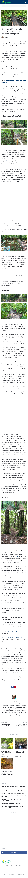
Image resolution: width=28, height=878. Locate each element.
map (6, 160)
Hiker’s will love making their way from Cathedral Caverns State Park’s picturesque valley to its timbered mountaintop (13, 795)
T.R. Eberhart (7, 37)
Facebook (13, 852)
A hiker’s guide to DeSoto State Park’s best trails (13, 81)
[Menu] (25, 2)
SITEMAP (8, 865)
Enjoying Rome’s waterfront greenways (10, 803)
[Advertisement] (14, 202)
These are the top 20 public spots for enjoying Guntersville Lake (11, 800)
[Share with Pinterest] (15, 687)
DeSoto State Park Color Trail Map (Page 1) (12, 632)
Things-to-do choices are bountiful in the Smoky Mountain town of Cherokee (12, 807)
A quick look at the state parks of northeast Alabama (13, 791)
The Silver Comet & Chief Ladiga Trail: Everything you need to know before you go (13, 787)
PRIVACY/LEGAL (18, 865)
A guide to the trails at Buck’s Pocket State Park (20, 752)
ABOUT (12, 865)
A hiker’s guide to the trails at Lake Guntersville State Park (7, 773)
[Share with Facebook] (12, 687)
